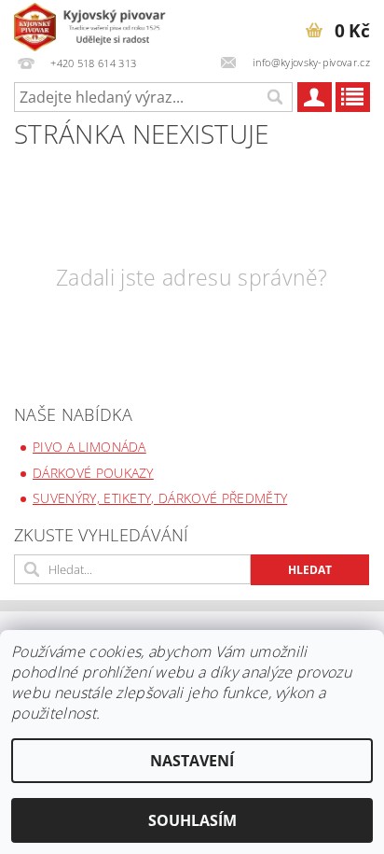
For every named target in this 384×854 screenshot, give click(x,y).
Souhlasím (192, 820)
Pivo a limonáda (89, 446)
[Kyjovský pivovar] (94, 24)
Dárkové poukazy (93, 473)
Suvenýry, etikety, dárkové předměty (160, 498)
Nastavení (192, 760)
